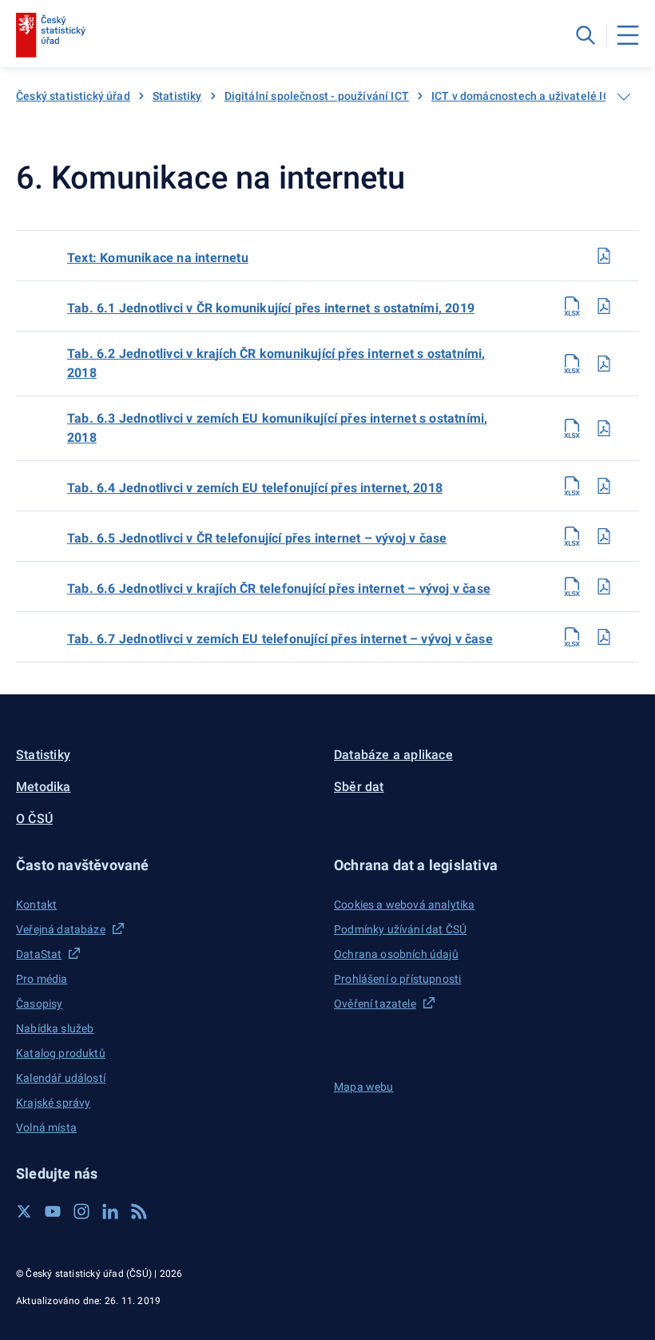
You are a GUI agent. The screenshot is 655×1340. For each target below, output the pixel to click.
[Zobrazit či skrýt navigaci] (624, 96)
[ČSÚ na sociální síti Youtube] (53, 1211)
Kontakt (36, 904)
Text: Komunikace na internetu (157, 257)
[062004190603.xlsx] (572, 428)
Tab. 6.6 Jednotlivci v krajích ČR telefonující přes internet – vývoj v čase (278, 588)
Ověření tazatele (375, 1003)
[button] (168, 865)
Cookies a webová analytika (404, 904)
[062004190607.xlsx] (572, 637)
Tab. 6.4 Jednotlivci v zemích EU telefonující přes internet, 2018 (255, 487)
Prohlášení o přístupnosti (397, 978)
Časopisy (39, 1003)
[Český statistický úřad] (50, 35)
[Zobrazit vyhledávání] (585, 35)
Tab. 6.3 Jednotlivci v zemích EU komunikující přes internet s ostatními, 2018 (277, 428)
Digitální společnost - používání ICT (316, 95)
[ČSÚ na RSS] (139, 1211)
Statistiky (177, 95)
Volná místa (46, 1127)
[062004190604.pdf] (604, 486)
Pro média (42, 978)
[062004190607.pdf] (604, 637)
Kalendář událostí (60, 1078)
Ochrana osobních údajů (396, 954)
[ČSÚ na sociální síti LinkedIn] (110, 1211)
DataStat (39, 954)
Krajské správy (53, 1102)
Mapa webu (364, 1086)
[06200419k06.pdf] (604, 256)
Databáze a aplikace (393, 754)
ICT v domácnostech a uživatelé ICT (524, 95)
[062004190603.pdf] (604, 428)
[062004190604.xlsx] (572, 486)
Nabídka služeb (54, 1028)
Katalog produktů (60, 1053)
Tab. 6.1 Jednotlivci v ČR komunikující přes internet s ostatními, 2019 (270, 308)
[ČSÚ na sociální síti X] (24, 1211)
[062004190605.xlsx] (572, 536)
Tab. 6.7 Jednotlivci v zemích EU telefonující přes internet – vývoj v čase (280, 638)
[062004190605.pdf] (604, 536)
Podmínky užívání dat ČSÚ (400, 929)
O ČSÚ (34, 818)
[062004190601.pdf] (604, 306)
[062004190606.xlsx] (572, 586)
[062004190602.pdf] (604, 364)
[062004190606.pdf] (604, 586)
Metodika (43, 786)
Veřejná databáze (60, 929)
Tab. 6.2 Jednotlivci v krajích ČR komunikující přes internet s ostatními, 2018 (276, 363)
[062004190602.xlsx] (572, 364)
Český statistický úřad (73, 95)
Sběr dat (359, 786)
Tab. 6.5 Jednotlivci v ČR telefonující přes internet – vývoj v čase (257, 538)
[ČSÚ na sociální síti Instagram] (81, 1211)
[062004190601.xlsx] (572, 306)
